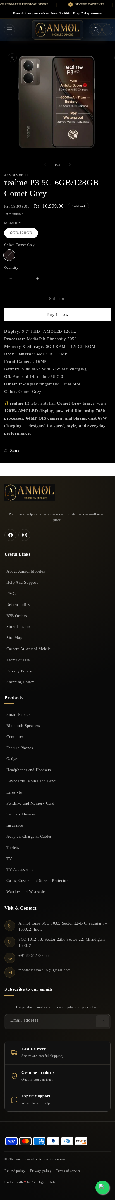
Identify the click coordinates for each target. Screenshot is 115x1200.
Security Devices (21, 814)
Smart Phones (18, 714)
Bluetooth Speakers (23, 725)
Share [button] (15, 450)
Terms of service (68, 1171)
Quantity (11, 267)
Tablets (12, 847)
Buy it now (58, 314)
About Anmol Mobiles (25, 571)
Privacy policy (40, 1171)
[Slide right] (70, 165)
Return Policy (18, 604)
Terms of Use (18, 660)
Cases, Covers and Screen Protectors (38, 880)
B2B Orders (16, 615)
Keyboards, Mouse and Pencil (32, 781)
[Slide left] (45, 165)
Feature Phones (19, 748)
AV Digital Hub (43, 1182)
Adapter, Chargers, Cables (29, 836)
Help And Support (22, 582)
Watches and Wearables (26, 891)
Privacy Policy (19, 671)
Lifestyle (14, 792)
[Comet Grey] (9, 255)
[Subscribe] (102, 1021)
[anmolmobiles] (29, 492)
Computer (14, 737)
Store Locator (18, 626)
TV (9, 858)
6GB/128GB (24, 234)
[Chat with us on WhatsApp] (102, 1187)
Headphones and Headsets (28, 770)
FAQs (11, 593)
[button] (9, 29)
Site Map (14, 637)
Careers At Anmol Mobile (28, 649)
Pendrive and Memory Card (30, 803)
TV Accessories (19, 869)
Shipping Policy (20, 682)
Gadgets (13, 759)
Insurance (14, 825)
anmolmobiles (26, 1159)
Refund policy (14, 1171)
